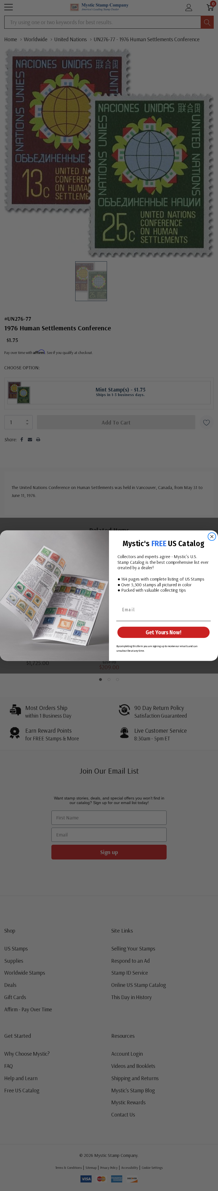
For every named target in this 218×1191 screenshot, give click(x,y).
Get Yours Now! (163, 632)
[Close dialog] (212, 536)
